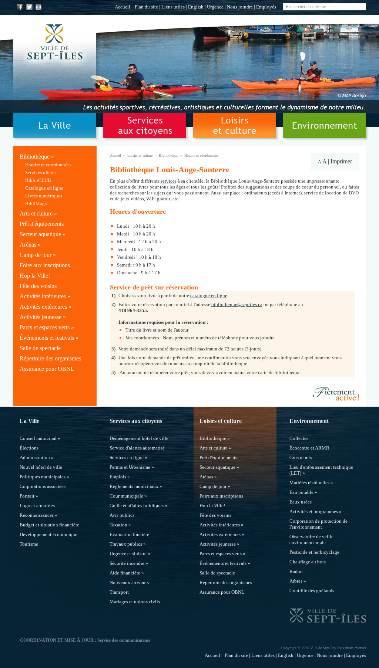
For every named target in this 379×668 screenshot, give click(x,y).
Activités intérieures (43, 296)
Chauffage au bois (307, 561)
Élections (29, 448)
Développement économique (48, 534)
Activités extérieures (43, 307)
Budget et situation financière (49, 525)
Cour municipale (126, 496)
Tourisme (29, 544)
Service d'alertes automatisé (137, 448)
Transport (119, 592)
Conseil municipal (38, 438)
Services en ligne (127, 457)
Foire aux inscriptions (45, 265)
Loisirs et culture (139, 155)
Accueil (122, 7)
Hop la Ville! (35, 275)
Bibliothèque (35, 156)
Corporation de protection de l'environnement (318, 524)
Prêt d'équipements (42, 224)
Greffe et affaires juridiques (137, 505)
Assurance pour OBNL (47, 369)
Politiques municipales (43, 476)
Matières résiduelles (309, 482)
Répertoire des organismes (50, 358)
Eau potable (301, 492)
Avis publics (122, 515)
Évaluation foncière (129, 534)
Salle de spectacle (40, 348)
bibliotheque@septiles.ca (236, 304)
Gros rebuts (300, 457)
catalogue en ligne (208, 295)
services (169, 181)
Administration (35, 457)
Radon (296, 571)
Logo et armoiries (37, 505)
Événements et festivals (47, 338)
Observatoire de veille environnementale (311, 539)
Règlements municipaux (134, 486)
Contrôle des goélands (311, 590)
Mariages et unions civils (135, 601)
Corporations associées (43, 486)
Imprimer (341, 161)
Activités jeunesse (40, 317)
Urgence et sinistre (128, 553)
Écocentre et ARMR (309, 448)
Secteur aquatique (40, 234)
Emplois (118, 476)
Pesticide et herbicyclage (314, 552)
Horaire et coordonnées (48, 164)
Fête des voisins (38, 286)
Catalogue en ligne (44, 188)
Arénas (28, 244)
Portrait (27, 496)
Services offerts (40, 172)
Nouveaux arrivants (129, 582)
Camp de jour (35, 255)
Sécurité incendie (127, 563)
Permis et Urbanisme (130, 467)
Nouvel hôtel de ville (41, 467)
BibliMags (36, 203)
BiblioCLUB (38, 180)
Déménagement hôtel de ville (139, 438)
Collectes (298, 438)
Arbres (295, 581)
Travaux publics (126, 544)
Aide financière (125, 573)
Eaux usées (300, 502)
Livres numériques (43, 196)
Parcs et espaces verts (45, 327)
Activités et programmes (313, 511)
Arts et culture (36, 213)
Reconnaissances (37, 515)
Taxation (118, 525)
